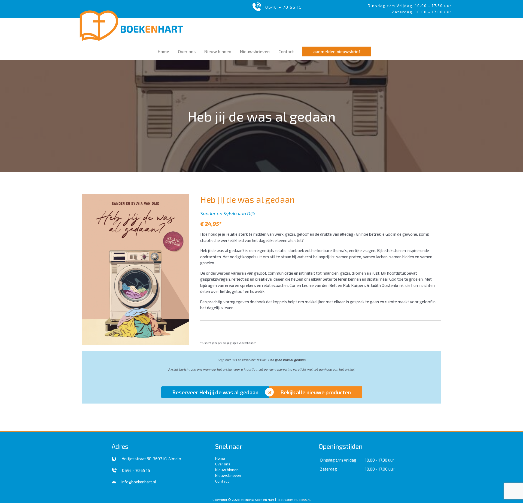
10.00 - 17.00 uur (379, 468)
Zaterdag (328, 468)
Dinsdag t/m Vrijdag (391, 5)
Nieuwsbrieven (228, 475)
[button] (336, 51)
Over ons (222, 464)
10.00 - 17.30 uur (433, 5)
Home (220, 458)
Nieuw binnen (227, 469)
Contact (222, 481)
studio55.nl (302, 499)
